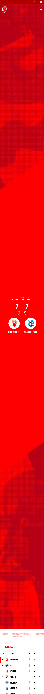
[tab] (5, 635)
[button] (41, 9)
